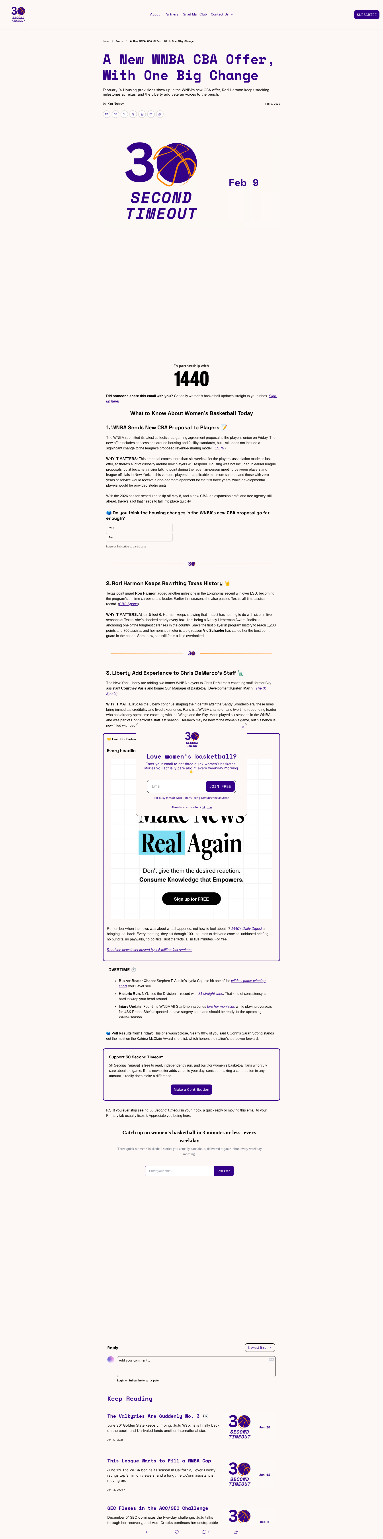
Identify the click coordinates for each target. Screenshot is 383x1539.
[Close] (243, 727)
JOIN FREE (220, 786)
